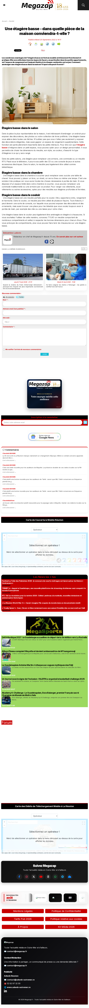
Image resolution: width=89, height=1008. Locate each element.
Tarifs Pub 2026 (23, 919)
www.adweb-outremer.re (18, 987)
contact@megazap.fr (17, 951)
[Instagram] (26, 877)
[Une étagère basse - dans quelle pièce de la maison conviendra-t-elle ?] (44, 68)
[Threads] (48, 877)
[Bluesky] (70, 877)
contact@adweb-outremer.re (21, 980)
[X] (34, 877)
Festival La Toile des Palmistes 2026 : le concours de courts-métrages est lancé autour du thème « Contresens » (42, 582)
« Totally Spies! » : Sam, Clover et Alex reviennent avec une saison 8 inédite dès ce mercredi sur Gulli (43, 608)
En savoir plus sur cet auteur (70, 236)
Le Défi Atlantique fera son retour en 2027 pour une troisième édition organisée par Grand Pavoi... (47, 640)
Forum (7, 722)
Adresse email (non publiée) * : (14, 309)
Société (11, 21)
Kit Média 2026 (66, 926)
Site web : (6, 318)
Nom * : (5, 300)
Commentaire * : (9, 327)
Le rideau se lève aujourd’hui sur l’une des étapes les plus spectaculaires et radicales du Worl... (47, 667)
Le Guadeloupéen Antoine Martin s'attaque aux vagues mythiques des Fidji (37, 665)
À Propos (23, 926)
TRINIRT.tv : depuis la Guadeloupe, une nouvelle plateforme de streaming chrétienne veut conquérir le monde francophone (44, 589)
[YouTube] (41, 877)
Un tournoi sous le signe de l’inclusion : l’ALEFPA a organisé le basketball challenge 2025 (43, 679)
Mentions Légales (23, 911)
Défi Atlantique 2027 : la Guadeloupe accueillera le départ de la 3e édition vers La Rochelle (44, 637)
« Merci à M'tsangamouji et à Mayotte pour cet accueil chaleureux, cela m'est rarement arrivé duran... (49, 653)
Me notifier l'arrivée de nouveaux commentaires (23, 349)
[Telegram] (62, 877)
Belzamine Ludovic (12, 233)
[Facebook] (19, 877)
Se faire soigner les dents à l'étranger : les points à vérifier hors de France (66, 286)
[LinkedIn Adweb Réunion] (5, 990)
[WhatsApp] (55, 877)
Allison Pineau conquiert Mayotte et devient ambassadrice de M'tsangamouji (38, 651)
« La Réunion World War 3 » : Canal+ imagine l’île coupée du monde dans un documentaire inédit (41, 603)
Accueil (4, 21)
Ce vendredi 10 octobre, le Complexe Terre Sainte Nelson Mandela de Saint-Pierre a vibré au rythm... (48, 681)
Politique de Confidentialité (66, 911)
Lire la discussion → (9, 460)
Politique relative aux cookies (66, 919)
